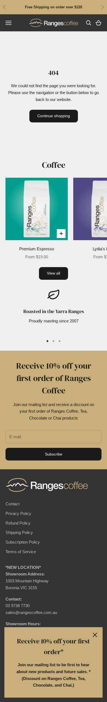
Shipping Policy (19, 532)
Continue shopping (53, 116)
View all (53, 273)
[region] (53, 310)
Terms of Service (20, 551)
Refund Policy (17, 523)
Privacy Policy (18, 513)
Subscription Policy (22, 542)
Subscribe (53, 454)
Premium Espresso (36, 248)
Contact (12, 503)
